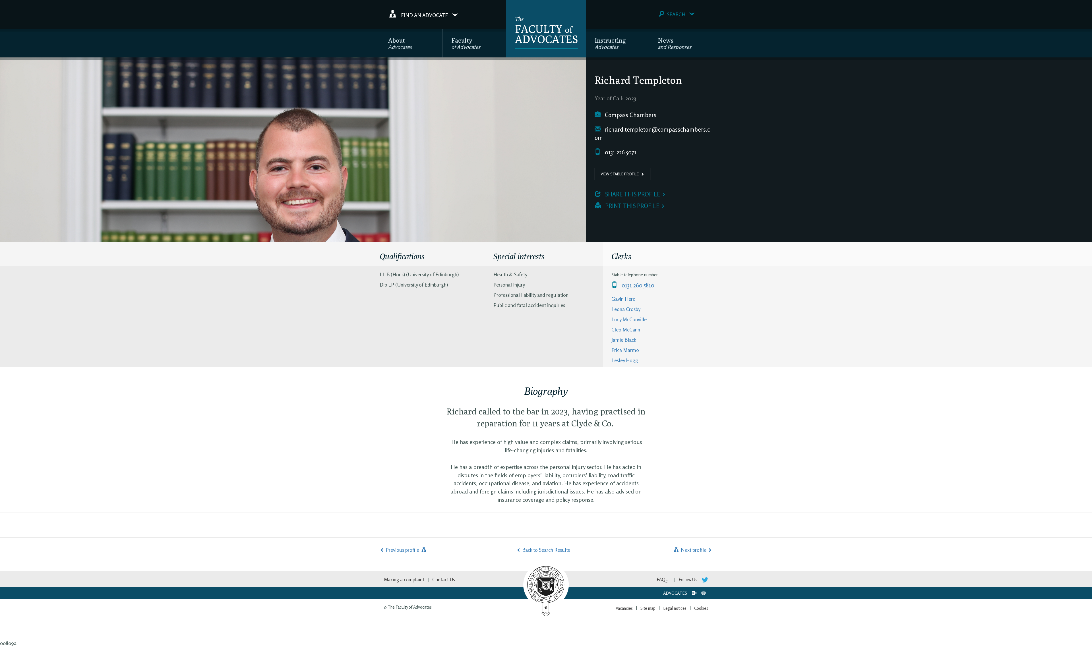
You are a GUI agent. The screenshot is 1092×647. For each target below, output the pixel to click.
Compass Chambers (629, 115)
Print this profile (631, 206)
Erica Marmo (625, 350)
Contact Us (443, 579)
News (674, 43)
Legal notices (674, 608)
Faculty (465, 43)
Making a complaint (404, 579)
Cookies (701, 608)
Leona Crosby (625, 309)
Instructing (610, 43)
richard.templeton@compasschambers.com (652, 134)
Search (676, 14)
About (400, 43)
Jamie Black (623, 340)
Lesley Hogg (624, 360)
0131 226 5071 (619, 152)
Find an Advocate (424, 15)
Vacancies (624, 608)
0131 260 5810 (637, 285)
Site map (647, 608)
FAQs (662, 579)
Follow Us (688, 579)
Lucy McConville (629, 319)
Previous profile (403, 550)
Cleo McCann (625, 329)
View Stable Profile (620, 173)
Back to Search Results (546, 550)
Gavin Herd (623, 299)
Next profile (693, 550)
